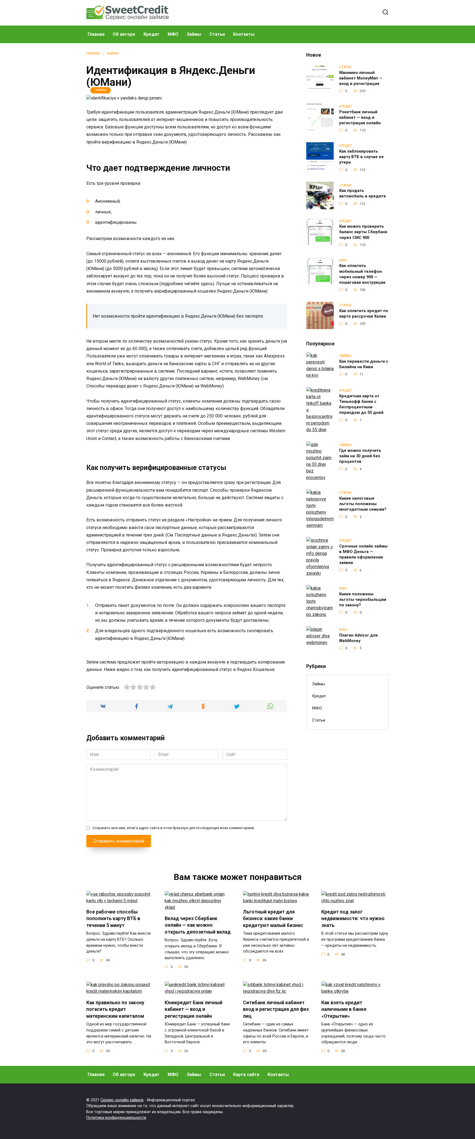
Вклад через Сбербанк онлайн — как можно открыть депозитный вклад (198, 925)
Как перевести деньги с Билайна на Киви (363, 364)
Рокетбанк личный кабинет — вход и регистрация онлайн (360, 117)
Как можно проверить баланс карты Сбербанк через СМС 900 (363, 232)
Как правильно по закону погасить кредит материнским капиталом (115, 1009)
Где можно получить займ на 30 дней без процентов (360, 456)
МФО (173, 34)
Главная (96, 34)
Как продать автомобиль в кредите (362, 194)
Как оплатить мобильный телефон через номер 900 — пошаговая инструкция (362, 274)
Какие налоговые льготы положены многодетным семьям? (362, 504)
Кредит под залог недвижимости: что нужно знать (353, 918)
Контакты (244, 34)
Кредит (151, 34)
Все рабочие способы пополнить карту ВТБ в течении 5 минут (113, 918)
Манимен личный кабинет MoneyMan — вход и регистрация (360, 78)
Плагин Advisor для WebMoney (358, 638)
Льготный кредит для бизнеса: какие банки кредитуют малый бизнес (273, 918)
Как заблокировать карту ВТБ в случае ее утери (361, 157)
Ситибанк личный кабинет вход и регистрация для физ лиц (276, 1009)
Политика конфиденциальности (116, 1117)
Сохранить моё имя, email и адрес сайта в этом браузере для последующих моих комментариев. (174, 828)
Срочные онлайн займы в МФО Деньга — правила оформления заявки (363, 554)
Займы (194, 34)
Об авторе (124, 34)
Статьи (217, 34)
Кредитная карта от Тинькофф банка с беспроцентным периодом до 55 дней (361, 404)
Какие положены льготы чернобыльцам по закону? (362, 599)
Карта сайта (246, 1074)
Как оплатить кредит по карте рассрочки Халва (363, 314)
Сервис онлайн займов (122, 1100)
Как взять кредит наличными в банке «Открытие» (343, 1009)
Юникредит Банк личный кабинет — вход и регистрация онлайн (193, 1009)
